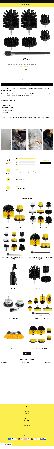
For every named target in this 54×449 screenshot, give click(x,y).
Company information (26, 432)
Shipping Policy (27, 418)
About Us (27, 406)
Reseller (27, 413)
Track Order (26, 411)
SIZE (27, 121)
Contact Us (27, 408)
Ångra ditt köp (27, 427)
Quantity (27, 72)
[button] (6, 444)
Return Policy (27, 420)
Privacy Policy (27, 425)
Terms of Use (27, 423)
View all (27, 353)
